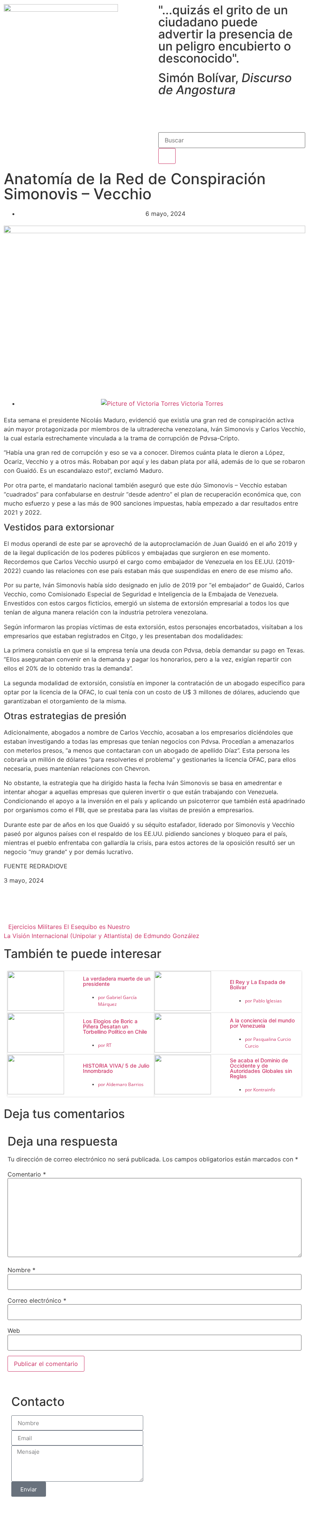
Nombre (21, 1270)
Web (14, 1331)
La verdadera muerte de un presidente (116, 981)
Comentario (27, 1174)
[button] (54, 910)
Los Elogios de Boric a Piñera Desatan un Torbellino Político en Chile (115, 1026)
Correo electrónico (37, 1300)
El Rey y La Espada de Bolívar (257, 984)
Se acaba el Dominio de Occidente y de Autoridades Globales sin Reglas (261, 1068)
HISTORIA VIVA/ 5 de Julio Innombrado (116, 1068)
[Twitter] (188, 113)
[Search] (167, 156)
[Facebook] (167, 113)
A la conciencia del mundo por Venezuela (262, 1023)
